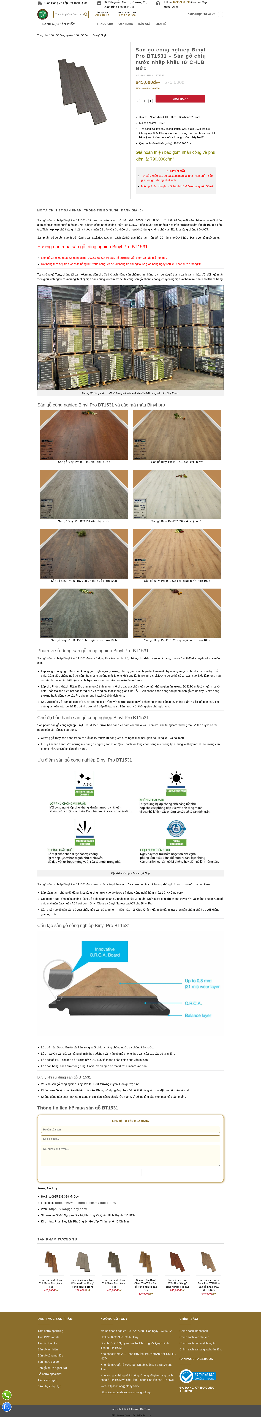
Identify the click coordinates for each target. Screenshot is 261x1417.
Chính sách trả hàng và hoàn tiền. (201, 1349)
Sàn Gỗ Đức (82, 35)
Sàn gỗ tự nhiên (48, 1349)
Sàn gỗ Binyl (99, 35)
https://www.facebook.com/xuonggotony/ (85, 1202)
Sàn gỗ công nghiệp (50, 1355)
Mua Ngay (180, 98)
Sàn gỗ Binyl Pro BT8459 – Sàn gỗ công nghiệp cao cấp (177, 1283)
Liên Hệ (161, 24)
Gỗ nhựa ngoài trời (50, 1374)
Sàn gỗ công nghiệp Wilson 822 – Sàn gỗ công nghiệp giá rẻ (82, 1283)
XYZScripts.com (144, 1415)
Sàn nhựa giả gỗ (48, 1361)
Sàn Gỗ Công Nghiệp (62, 35)
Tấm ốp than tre (47, 1343)
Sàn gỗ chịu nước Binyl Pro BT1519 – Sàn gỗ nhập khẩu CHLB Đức (209, 1285)
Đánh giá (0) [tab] (132, 210)
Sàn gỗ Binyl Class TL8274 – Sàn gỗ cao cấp (51, 1283)
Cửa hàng (102, 15)
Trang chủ (42, 35)
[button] (201, 14)
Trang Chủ (105, 24)
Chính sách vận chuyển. (195, 1337)
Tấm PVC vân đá (48, 1337)
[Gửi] (85, 14)
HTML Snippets (117, 1415)
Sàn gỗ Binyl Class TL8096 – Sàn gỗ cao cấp (114, 1283)
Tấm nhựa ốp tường (50, 1330)
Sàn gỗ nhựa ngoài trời (52, 1367)
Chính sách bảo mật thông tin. (198, 1343)
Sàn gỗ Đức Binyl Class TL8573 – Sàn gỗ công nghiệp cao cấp (145, 1285)
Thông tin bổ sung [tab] (101, 210)
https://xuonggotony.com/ (67, 1209)
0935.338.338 (127, 15)
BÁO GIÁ (144, 24)
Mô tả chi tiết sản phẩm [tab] (59, 210)
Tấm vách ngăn (47, 1380)
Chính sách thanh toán (194, 1330)
